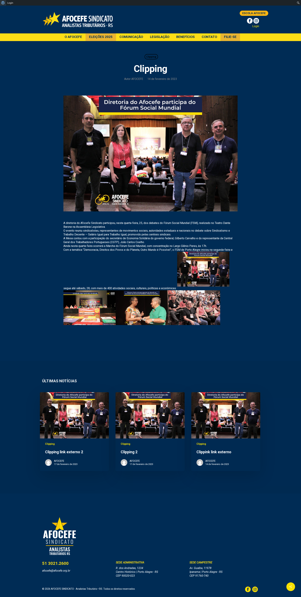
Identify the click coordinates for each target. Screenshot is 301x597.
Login (255, 26)
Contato (209, 37)
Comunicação (131, 37)
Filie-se (230, 37)
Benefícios (185, 37)
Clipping (151, 56)
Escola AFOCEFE (254, 13)
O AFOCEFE (73, 37)
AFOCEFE (137, 79)
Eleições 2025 (101, 37)
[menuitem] (3, 3)
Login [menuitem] (10, 2)
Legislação (159, 37)
